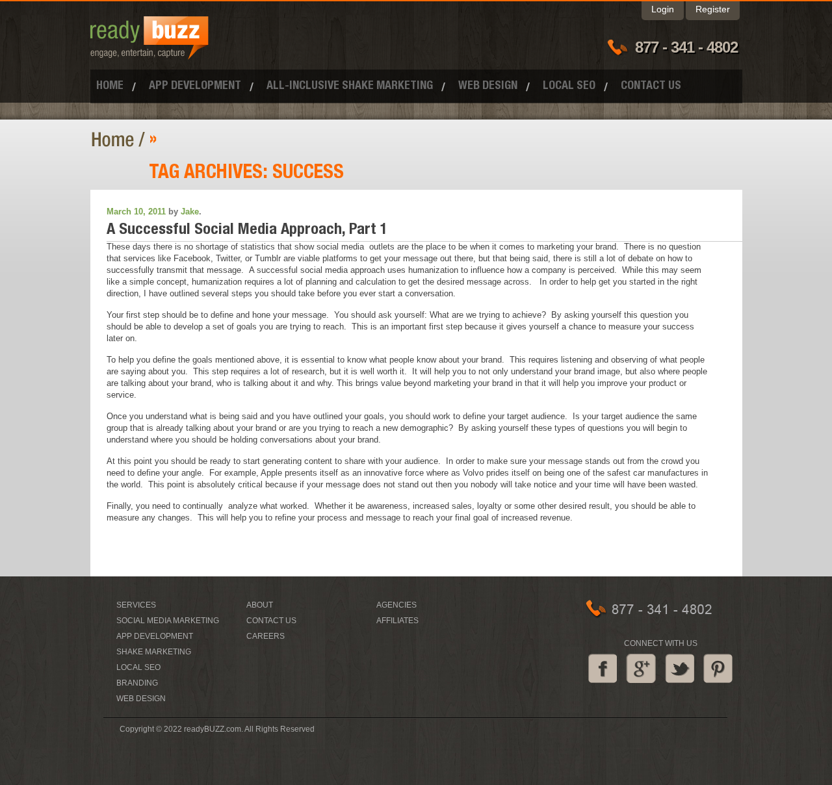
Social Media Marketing (167, 620)
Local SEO (569, 86)
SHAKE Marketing (153, 651)
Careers (265, 636)
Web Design (487, 86)
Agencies (396, 605)
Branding (137, 683)
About (259, 605)
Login (662, 9)
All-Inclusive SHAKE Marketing (349, 86)
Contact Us (651, 86)
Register (713, 9)
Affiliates (397, 620)
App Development (195, 86)
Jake (190, 211)
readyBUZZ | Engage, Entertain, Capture (120, 139)
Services (136, 605)
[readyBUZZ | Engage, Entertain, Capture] (149, 54)
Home (110, 86)
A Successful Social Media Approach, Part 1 (247, 230)
